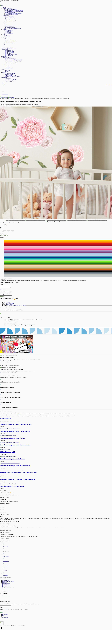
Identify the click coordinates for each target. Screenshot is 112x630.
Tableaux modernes (8, 30)
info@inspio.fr (5, 546)
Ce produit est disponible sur (6, 298)
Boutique (5, 224)
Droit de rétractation (6, 586)
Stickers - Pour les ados (9, 21)
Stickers (5, 225)
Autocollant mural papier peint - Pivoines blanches (15, 431)
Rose (7, 304)
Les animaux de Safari (9, 26)
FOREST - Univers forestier (10, 25)
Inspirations (4, 582)
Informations (5, 37)
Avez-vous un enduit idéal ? (5, 292)
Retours (3, 588)
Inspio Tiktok (5, 570)
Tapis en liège (7, 35)
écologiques (19, 413)
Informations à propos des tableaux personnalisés (14, 10)
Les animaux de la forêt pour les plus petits (13, 28)
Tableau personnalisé (9, 33)
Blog (4, 44)
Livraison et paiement (9, 41)
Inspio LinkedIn (6, 565)
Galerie (4, 45)
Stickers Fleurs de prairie (7, 452)
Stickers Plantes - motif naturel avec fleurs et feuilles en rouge (18, 472)
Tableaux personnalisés (7, 8)
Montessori (5, 23)
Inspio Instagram (6, 561)
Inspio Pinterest (5, 575)
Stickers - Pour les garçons (10, 17)
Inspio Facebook (6, 556)
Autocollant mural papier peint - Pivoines (12, 438)
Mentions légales (5, 584)
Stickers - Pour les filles (9, 16)
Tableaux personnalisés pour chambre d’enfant (13, 13)
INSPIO (6, 609)
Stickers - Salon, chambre (10, 18)
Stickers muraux (6, 15)
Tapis (4, 34)
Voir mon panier (5, 94)
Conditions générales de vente (10, 42)
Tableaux (4, 29)
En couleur (10, 304)
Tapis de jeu (7, 36)
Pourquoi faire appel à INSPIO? (11, 40)
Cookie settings (5, 617)
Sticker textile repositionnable (6, 291)
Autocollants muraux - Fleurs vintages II (12, 486)
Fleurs (6, 303)
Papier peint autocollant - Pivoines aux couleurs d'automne (17, 479)
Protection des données (6, 585)
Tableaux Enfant (8, 31)
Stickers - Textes (8, 19)
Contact (6, 38)
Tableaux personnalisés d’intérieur (11, 14)
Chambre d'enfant (11, 305)
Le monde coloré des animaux (10, 27)
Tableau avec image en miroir (6, 278)
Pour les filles (17, 305)
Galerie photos (3, 294)
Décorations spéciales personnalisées (9, 48)
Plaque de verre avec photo (10, 12)
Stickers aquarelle (11, 303)
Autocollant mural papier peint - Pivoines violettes (15, 445)
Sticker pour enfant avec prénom (11, 20)
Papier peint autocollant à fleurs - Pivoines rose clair (16, 424)
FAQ (3, 589)
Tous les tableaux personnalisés (11, 9)
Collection (5, 24)
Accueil (4, 7)
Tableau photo (8, 32)
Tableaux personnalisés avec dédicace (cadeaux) (14, 11)
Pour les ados (23, 305)
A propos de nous (8, 39)
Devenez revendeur (6, 595)
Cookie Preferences (6, 590)
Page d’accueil (5, 614)
